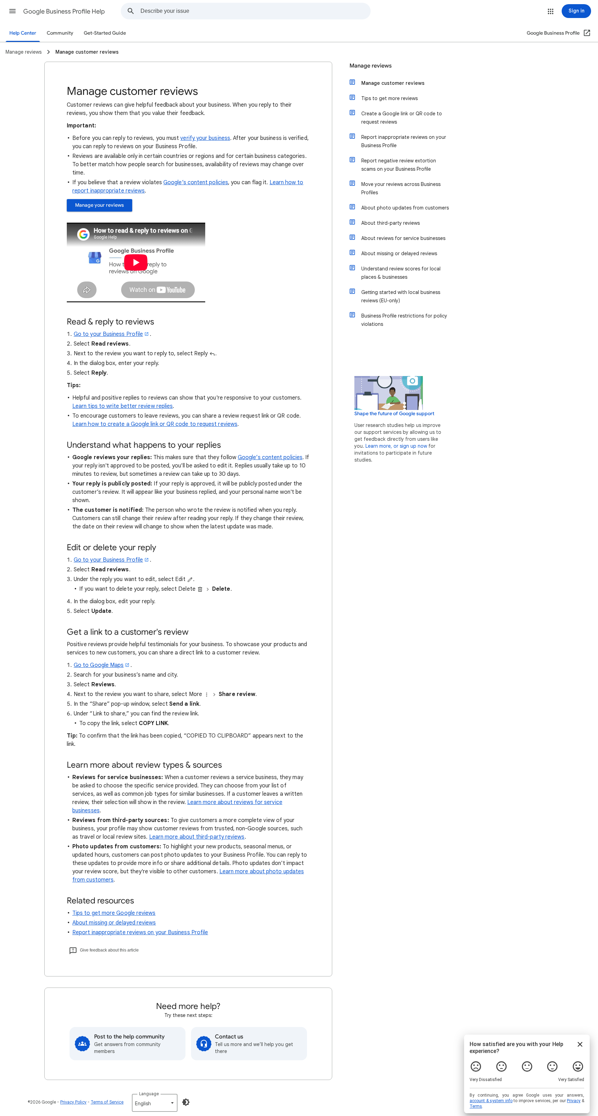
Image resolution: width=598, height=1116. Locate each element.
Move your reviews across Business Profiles (401, 188)
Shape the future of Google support (394, 414)
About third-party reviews (390, 223)
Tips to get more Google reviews (113, 913)
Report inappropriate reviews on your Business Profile (140, 932)
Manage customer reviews (393, 83)
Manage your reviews (99, 205)
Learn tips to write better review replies (122, 406)
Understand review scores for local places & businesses (401, 273)
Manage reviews (371, 65)
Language (149, 1093)
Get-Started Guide (105, 33)
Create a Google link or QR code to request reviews (401, 117)
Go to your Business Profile (108, 334)
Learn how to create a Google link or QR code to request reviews (154, 424)
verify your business (205, 138)
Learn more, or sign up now (396, 446)
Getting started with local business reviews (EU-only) (400, 296)
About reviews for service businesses (403, 238)
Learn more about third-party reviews (197, 836)
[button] (12, 11)
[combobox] (255, 11)
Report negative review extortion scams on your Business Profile (398, 165)
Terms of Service (107, 1102)
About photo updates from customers (405, 208)
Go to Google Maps (99, 665)
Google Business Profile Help (64, 11)
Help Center (22, 33)
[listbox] (155, 1103)
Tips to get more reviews (389, 98)
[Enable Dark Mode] (186, 1102)
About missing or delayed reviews (114, 922)
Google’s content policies (195, 182)
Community (60, 33)
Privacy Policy (73, 1102)
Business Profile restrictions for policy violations (404, 320)
